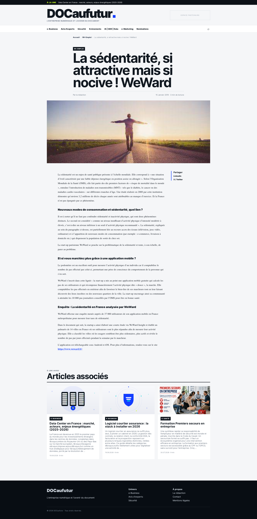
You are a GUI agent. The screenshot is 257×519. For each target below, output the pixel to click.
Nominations (142, 29)
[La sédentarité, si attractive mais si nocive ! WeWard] (128, 131)
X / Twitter (178, 179)
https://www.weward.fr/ (70, 349)
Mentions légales (181, 500)
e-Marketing (127, 29)
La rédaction (179, 493)
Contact (177, 496)
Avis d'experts (67, 29)
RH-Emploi (87, 37)
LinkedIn (177, 176)
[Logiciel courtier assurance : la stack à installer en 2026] (128, 400)
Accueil (76, 37)
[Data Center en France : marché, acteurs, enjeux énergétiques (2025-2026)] (73, 400)
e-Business (52, 29)
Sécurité (82, 29)
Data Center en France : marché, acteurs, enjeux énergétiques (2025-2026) (90, 2)
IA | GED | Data (111, 29)
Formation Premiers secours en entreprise (182, 425)
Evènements (95, 29)
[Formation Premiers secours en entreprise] (184, 400)
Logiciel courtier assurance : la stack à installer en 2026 (126, 425)
